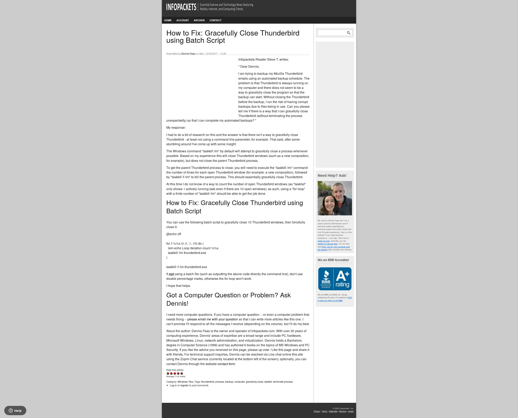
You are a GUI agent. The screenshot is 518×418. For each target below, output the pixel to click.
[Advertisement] (196, 84)
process (219, 381)
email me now (323, 240)
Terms (324, 411)
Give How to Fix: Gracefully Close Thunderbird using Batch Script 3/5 (175, 373)
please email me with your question (212, 319)
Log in (173, 385)
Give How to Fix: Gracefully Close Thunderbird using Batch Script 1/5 (168, 373)
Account (182, 20)
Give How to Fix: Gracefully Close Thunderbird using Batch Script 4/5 (178, 373)
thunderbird (207, 381)
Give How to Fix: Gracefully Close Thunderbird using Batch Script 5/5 (182, 373)
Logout (351, 411)
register (184, 385)
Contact (215, 20)
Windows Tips (185, 381)
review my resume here (328, 243)
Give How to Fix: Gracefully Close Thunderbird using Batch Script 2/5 (171, 373)
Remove (342, 411)
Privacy (317, 411)
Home (168, 20)
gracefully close (254, 381)
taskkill (268, 381)
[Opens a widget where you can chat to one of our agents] (15, 411)
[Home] (215, 9)
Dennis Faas (188, 53)
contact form (226, 363)
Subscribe (333, 411)
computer (240, 381)
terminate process (283, 381)
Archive (199, 20)
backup (229, 381)
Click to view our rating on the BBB (335, 299)
